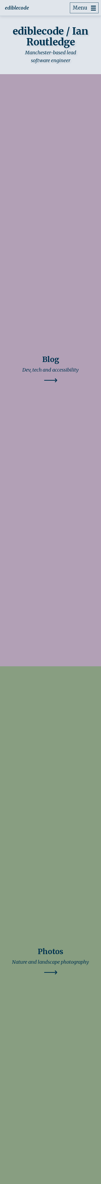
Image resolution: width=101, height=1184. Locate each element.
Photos (50, 951)
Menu (80, 8)
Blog (50, 359)
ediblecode (17, 8)
